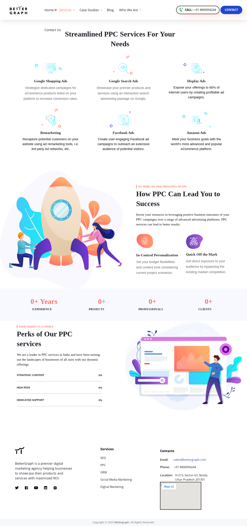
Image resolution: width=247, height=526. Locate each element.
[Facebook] (26, 488)
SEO (103, 458)
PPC (103, 465)
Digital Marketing (112, 487)
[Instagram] (55, 488)
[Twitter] (17, 488)
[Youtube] (36, 488)
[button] (198, 10)
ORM (103, 472)
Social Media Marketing (116, 480)
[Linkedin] (45, 488)
